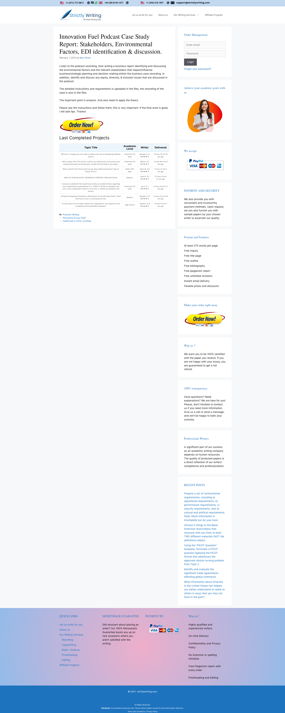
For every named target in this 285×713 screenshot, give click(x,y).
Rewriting (67, 639)
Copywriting (69, 644)
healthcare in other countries (77, 221)
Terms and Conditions (136, 711)
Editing (66, 659)
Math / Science (71, 649)
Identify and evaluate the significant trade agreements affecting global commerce (201, 573)
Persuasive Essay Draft (74, 218)
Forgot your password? (197, 68)
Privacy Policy (152, 711)
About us (163, 15)
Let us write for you (142, 15)
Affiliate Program (214, 15)
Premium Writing (71, 214)
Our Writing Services (184, 15)
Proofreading (69, 654)
